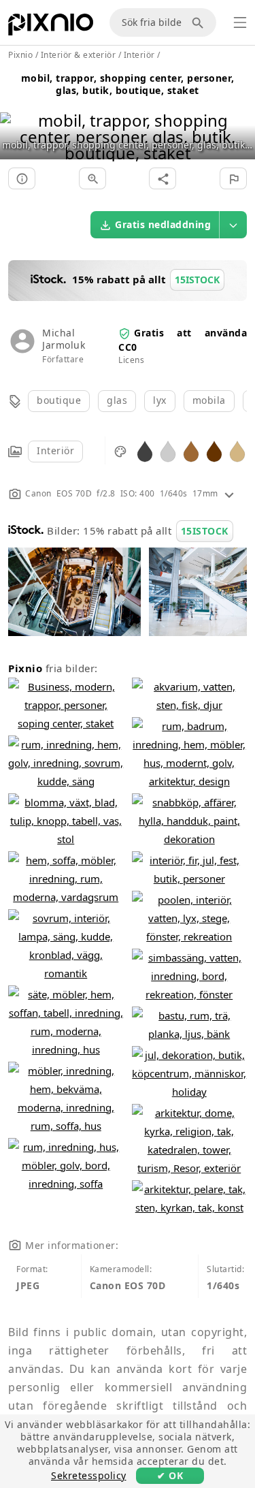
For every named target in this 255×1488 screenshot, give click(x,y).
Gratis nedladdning (163, 224)
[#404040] (145, 450)
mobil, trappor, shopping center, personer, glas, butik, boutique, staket (128, 84)
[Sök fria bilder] (200, 22)
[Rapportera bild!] (233, 178)
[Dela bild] (162, 178)
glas (117, 400)
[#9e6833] (191, 450)
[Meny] (240, 22)
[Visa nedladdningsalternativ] (233, 224)
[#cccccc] (168, 450)
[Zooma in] (92, 178)
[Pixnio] (50, 27)
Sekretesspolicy (88, 1475)
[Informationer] (21, 178)
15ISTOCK (204, 530)
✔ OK (170, 1475)
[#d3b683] (237, 450)
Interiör (55, 450)
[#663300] (214, 450)
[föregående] (15, 119)
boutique (59, 400)
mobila (209, 400)
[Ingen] (239, 119)
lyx (160, 400)
